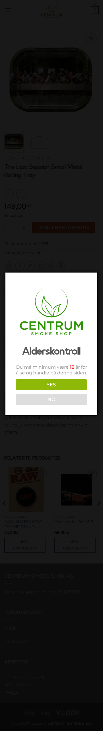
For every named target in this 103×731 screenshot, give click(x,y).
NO (51, 399)
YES (51, 384)
